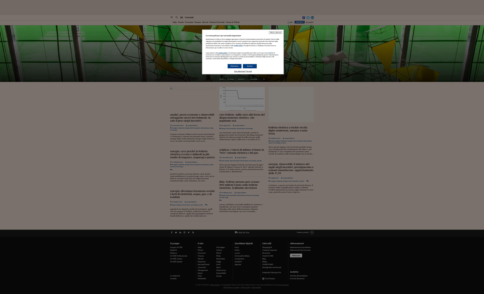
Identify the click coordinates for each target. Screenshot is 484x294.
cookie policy (238, 45)
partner (270, 53)
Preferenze (234, 66)
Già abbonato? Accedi (243, 71)
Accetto (250, 66)
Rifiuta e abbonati (275, 32)
